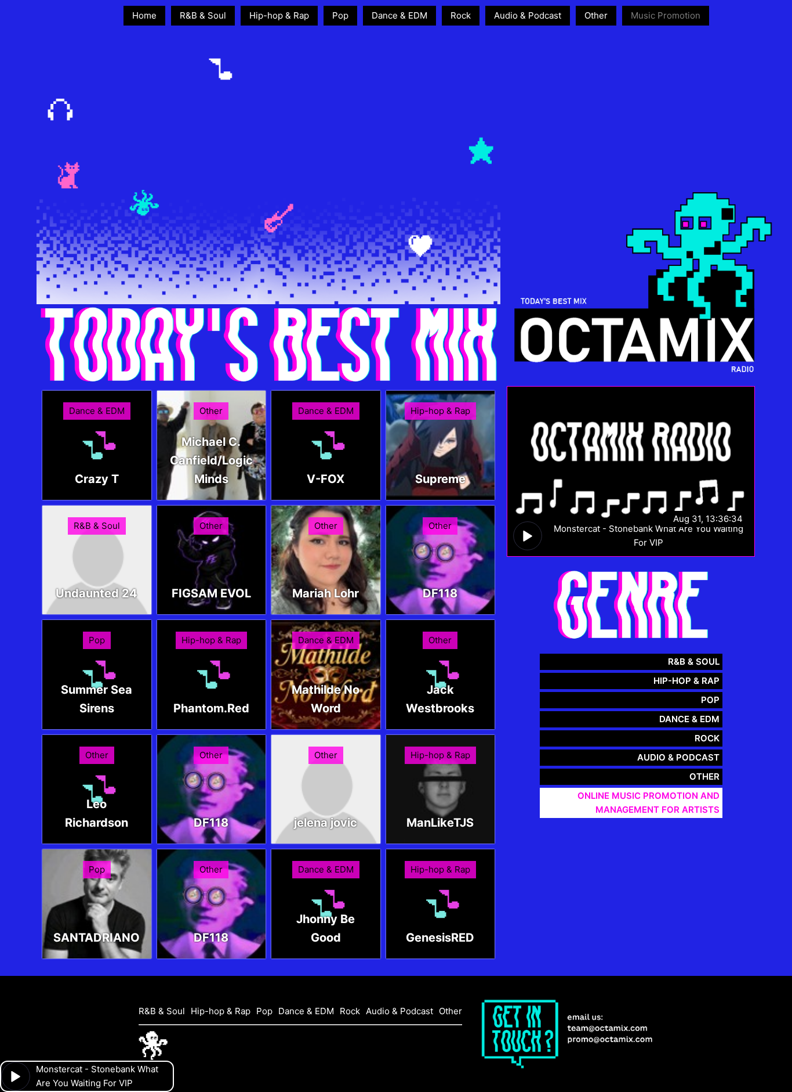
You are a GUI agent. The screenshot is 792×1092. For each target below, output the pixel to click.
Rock (461, 15)
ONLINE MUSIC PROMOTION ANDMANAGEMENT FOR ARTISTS (648, 802)
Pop (340, 15)
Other (596, 15)
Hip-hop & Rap (279, 15)
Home (144, 15)
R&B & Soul (203, 15)
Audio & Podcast (527, 15)
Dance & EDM (399, 15)
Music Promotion (665, 15)
